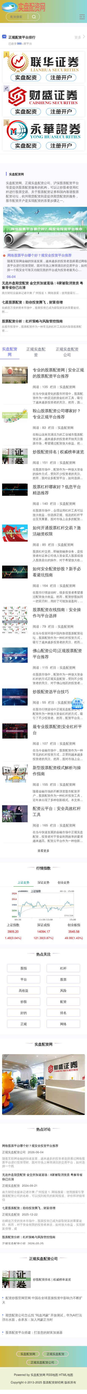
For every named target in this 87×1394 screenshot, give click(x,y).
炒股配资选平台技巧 (51, 691)
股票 (63, 979)
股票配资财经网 (53, 1382)
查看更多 (43, 850)
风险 (63, 990)
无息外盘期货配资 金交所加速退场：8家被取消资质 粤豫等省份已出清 (42, 285)
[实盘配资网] (23, 7)
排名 (63, 1012)
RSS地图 (52, 1375)
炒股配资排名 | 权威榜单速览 (58, 451)
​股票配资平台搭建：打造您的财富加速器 (34, 1332)
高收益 (23, 990)
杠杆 (63, 968)
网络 (63, 1024)
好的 (23, 1012)
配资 (63, 1001)
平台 (23, 979)
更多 (78, 37)
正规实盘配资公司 (42, 1362)
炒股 (23, 1001)
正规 (23, 1024)
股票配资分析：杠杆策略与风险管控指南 (32, 321)
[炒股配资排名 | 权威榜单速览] (16, 1279)
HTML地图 (66, 1375)
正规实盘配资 (55, 1354)
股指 (23, 968)
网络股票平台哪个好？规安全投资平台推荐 (39, 255)
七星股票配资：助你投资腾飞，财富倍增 (32, 302)
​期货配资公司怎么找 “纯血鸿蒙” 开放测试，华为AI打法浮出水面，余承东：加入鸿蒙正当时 (42, 1317)
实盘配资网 (27, 1354)
